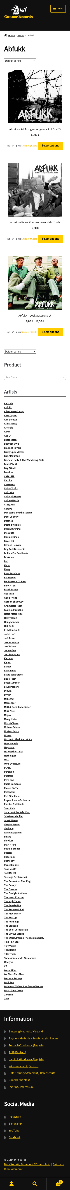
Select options (50, 146)
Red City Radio (12, 796)
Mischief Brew (11, 724)
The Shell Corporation (16, 930)
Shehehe (8, 829)
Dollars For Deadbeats (16, 553)
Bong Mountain (12, 456)
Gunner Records (18, 11)
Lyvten (7, 695)
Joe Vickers (10, 646)
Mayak (7, 715)
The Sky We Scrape (14, 934)
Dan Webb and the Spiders (18, 513)
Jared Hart (9, 634)
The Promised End (14, 910)
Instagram (15, 1117)
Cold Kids (9, 493)
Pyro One (9, 780)
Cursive (8, 509)
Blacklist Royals (12, 448)
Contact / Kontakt (19, 1080)
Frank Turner (11, 590)
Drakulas (9, 557)
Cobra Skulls (11, 489)
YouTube (14, 1131)
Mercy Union (10, 719)
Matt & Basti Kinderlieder (17, 707)
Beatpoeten (10, 440)
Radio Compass (12, 784)
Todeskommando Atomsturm (20, 958)
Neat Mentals (11, 744)
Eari (6, 562)
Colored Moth (11, 501)
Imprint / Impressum (21, 1087)
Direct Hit (9, 541)
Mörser (7, 736)
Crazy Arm (9, 505)
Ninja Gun (9, 748)
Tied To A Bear (11, 942)
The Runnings (11, 922)
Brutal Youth (11, 464)
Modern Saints (11, 732)
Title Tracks (10, 954)
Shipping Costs (29, 146)
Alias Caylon (10, 416)
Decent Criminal (12, 529)
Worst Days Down (13, 991)
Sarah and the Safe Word (17, 813)
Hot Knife (9, 626)
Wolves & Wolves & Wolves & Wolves (23, 987)
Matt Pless (9, 711)
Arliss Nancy (10, 424)
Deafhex (8, 521)
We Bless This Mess (14, 974)
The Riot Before (12, 914)
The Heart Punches (14, 898)
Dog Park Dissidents (14, 549)
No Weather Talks (13, 752)
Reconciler (9, 792)
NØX (6, 760)
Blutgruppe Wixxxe (14, 452)
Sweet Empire (11, 865)
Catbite (8, 481)
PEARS (7, 768)
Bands (20, 36)
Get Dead (9, 594)
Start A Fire (10, 845)
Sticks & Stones (12, 849)
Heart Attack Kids (13, 614)
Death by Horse (12, 525)
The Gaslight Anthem (15, 893)
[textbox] (35, 377)
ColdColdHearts (12, 497)
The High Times (12, 902)
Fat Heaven (10, 578)
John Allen (10, 651)
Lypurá (7, 691)
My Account (11, 1184)
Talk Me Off (10, 873)
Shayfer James (12, 825)
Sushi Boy (9, 861)
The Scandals (11, 926)
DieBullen (9, 533)
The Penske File (12, 906)
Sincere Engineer (13, 833)
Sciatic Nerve (11, 821)
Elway (7, 570)
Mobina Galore (12, 727)
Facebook (14, 1138)
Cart (54, 1181)
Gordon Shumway (14, 602)
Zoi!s (6, 999)
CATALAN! (9, 477)
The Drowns (10, 890)
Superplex (9, 857)
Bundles (8, 472)
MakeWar (9, 699)
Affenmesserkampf (14, 412)
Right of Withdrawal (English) (26, 1059)
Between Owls (11, 444)
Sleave (7, 837)
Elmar (7, 566)
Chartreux (9, 485)
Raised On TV (11, 788)
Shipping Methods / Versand (26, 1032)
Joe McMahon (11, 643)
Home (11, 36)
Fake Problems (12, 574)
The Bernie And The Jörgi (17, 881)
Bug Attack (10, 468)
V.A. (6, 966)
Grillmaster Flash (13, 606)
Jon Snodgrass (12, 655)
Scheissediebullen (13, 817)
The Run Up (10, 918)
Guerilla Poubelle (13, 610)
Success (8, 853)
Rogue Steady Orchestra (17, 800)
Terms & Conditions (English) (26, 1046)
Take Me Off (10, 869)
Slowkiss (8, 841)
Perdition (9, 772)
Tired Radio (10, 950)
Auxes (7, 432)
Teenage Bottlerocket (15, 877)
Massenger (9, 703)
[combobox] (35, 377)
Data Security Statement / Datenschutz (32, 1073)
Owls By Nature (12, 764)
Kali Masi (8, 659)
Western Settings (13, 979)
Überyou (8, 962)
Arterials (8, 428)
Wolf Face (9, 983)
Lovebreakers (11, 687)
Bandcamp (15, 1124)
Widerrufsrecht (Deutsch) (24, 1066)
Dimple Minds (11, 537)
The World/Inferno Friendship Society (24, 938)
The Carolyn (10, 885)
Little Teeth (10, 679)
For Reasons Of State (15, 582)
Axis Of (7, 436)
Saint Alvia (9, 809)
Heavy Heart (10, 618)
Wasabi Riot (10, 971)
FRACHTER (9, 586)
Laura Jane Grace (13, 675)
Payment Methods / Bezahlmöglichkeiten (33, 1039)
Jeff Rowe (9, 638)
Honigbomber (11, 622)
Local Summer (12, 683)
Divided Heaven (12, 545)
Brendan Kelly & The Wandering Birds (24, 460)
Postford (8, 776)
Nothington (10, 756)
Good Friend (10, 598)
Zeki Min (8, 995)
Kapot (7, 663)
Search (35, 1184)
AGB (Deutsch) (17, 1053)
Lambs (7, 667)
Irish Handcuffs (12, 630)
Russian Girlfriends (14, 804)
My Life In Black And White (18, 740)
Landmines (10, 671)
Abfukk (8, 408)
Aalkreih (8, 404)
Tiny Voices (10, 946)
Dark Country (11, 517)
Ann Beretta (10, 420)
